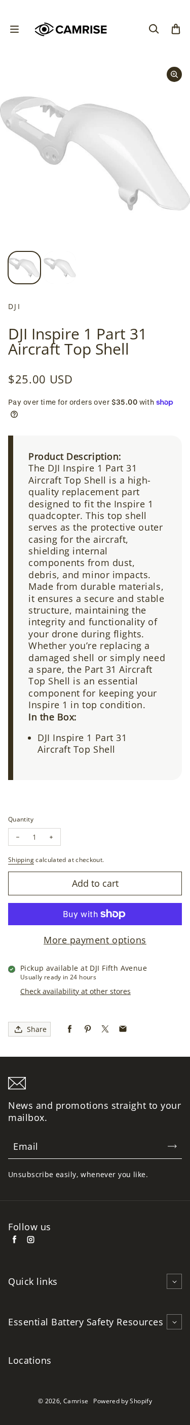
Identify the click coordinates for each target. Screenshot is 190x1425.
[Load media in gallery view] (24, 267)
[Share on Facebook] (69, 1029)
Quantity (20, 819)
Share (37, 1029)
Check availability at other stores (75, 991)
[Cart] (176, 29)
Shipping (21, 859)
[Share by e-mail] (123, 1029)
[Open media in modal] (174, 74)
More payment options (95, 940)
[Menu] (14, 29)
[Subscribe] (172, 1146)
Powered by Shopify (122, 1401)
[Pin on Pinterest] (87, 1029)
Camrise (76, 1401)
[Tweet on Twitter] (105, 1029)
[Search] (153, 29)
